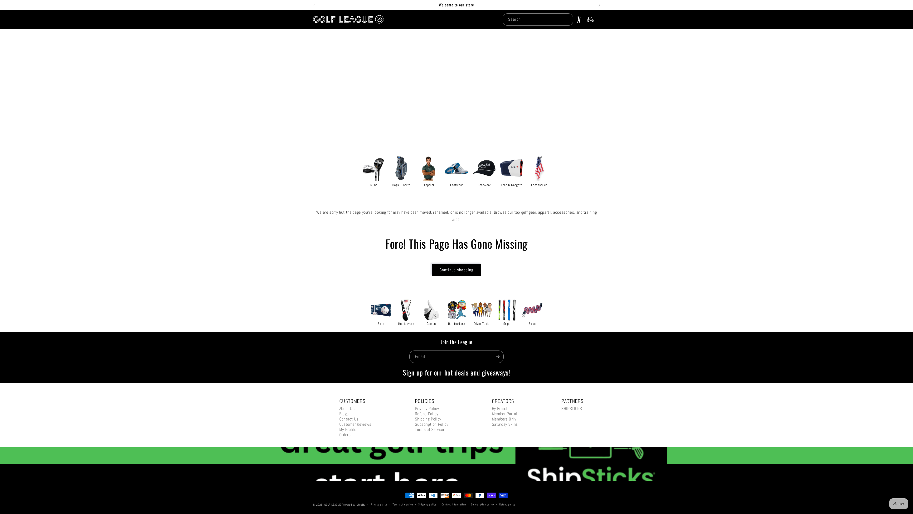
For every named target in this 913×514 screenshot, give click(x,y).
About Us (347, 408)
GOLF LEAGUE (332, 505)
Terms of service (403, 504)
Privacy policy (379, 504)
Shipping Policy (428, 419)
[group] (374, 171)
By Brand (499, 408)
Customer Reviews (355, 424)
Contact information (454, 504)
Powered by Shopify (353, 505)
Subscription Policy (431, 424)
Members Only (504, 419)
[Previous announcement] (314, 5)
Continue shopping (456, 269)
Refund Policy (426, 413)
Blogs (344, 413)
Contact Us (349, 419)
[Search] (567, 19)
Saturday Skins (505, 424)
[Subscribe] (497, 357)
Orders (345, 434)
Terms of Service (429, 429)
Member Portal (504, 413)
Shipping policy (427, 504)
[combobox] (538, 19)
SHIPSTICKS (571, 408)
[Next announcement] (599, 5)
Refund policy (507, 504)
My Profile (348, 429)
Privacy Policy (427, 408)
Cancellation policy (482, 504)
